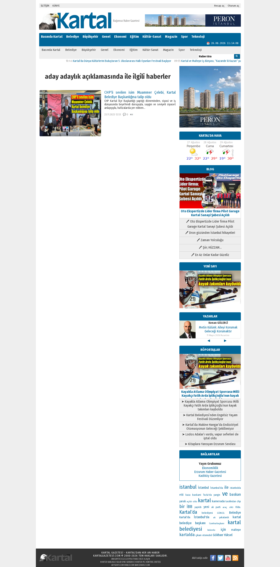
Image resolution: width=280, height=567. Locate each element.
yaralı (182, 501)
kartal (204, 500)
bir (182, 506)
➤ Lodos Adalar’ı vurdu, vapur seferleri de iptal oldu (210, 436)
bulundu (211, 530)
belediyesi (207, 512)
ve (225, 493)
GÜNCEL (221, 513)
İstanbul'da (201, 517)
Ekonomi (120, 37)
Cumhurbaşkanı (216, 523)
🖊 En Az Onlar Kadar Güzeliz (210, 255)
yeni (206, 507)
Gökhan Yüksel (222, 535)
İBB (189, 506)
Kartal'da (184, 517)
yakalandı (224, 517)
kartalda (187, 534)
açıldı (189, 501)
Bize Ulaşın (144, 559)
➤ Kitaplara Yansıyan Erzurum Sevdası (210, 444)
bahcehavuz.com (142, 565)
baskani (196, 494)
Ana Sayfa (115, 559)
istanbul (188, 487)
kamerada (218, 501)
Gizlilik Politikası (129, 559)
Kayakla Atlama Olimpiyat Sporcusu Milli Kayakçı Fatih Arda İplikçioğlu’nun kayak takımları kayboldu (210, 395)
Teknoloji (198, 37)
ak (214, 517)
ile (226, 487)
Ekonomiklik (210, 468)
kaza (188, 494)
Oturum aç (233, 5)
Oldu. (238, 507)
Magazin (171, 37)
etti (181, 495)
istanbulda (235, 487)
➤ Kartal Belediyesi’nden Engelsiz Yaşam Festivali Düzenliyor (210, 417)
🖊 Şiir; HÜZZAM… (210, 247)
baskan (235, 494)
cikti (231, 507)
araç (225, 507)
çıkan (198, 535)
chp (239, 501)
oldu (195, 501)
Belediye (72, 37)
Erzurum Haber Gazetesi (210, 472)
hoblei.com (129, 565)
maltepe (236, 530)
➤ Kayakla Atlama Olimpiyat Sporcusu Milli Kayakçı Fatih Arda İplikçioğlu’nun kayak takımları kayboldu (210, 405)
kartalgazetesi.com (107, 555)
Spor (184, 37)
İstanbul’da (216, 488)
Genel (106, 37)
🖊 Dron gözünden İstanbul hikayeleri (210, 233)
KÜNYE (56, 5)
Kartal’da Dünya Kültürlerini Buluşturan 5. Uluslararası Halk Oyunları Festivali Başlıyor (112, 61)
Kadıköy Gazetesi (210, 476)
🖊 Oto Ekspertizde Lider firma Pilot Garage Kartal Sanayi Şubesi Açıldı (210, 223)
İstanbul (203, 488)
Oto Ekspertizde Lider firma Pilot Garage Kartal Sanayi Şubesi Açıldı (210, 213)
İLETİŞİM (45, 5)
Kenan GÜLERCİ (218, 323)
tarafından (230, 501)
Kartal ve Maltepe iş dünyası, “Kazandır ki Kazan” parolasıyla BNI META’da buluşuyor (219, 61)
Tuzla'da (207, 494)
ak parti (216, 507)
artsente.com (117, 565)
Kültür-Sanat (151, 37)
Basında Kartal (52, 37)
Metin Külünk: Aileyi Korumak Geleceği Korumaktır (218, 329)
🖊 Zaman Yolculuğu (210, 240)
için (223, 529)
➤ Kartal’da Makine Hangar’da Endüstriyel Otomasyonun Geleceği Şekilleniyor (210, 427)
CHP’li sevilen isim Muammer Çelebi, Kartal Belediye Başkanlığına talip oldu (140, 94)
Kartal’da (188, 512)
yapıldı (198, 507)
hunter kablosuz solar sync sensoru (117, 562)
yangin (217, 494)
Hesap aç (219, 5)
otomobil (207, 535)
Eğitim (134, 37)
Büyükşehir (90, 37)
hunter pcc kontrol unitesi (148, 562)
